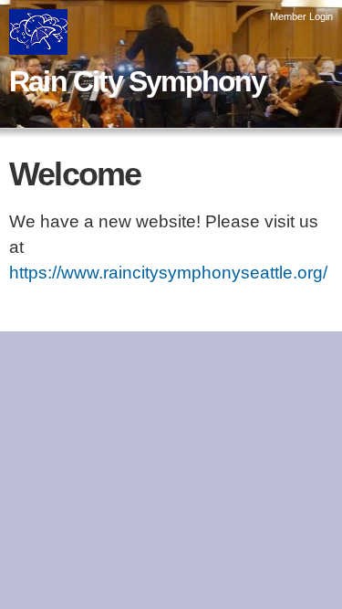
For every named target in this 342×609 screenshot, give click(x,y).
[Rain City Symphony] (38, 41)
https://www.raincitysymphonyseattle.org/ (168, 272)
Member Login (301, 16)
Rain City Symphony (137, 81)
